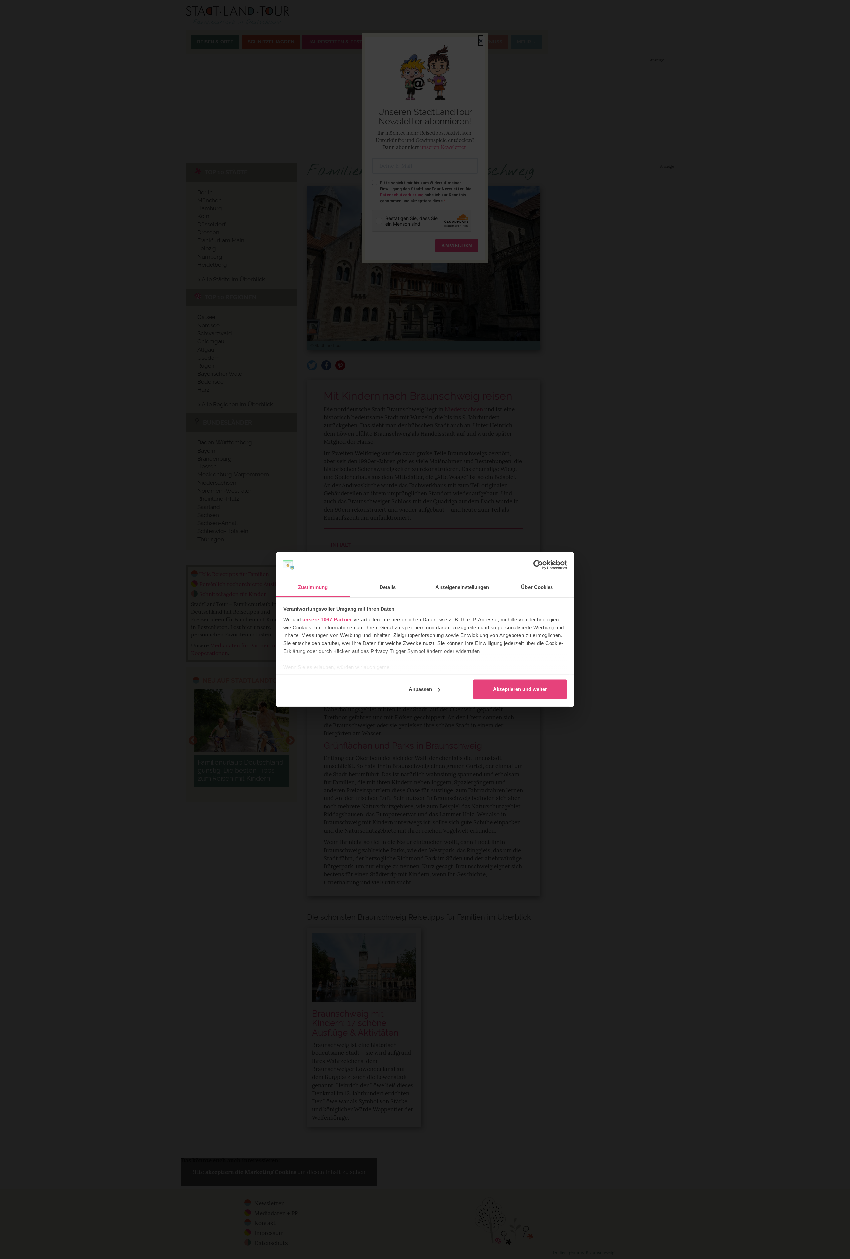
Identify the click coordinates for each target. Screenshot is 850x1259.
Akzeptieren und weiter (520, 689)
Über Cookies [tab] (537, 587)
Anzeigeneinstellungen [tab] (462, 587)
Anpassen (420, 689)
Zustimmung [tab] (313, 587)
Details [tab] (388, 587)
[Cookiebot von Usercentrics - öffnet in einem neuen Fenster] (538, 565)
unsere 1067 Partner (327, 619)
